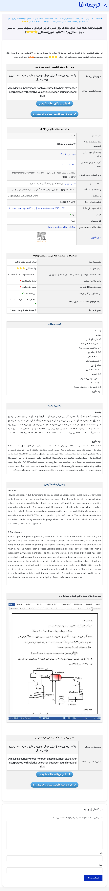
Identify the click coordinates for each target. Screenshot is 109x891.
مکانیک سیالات (69, 165)
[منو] (3, 6)
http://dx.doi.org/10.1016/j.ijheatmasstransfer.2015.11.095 (36, 208)
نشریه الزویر (96, 237)
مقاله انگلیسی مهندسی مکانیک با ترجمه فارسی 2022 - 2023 (75, 18)
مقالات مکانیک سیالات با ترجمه (43, 18)
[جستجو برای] (105, 6)
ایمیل (100, 865)
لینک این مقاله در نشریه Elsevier (61, 227)
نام (101, 853)
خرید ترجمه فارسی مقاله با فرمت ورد (53, 113)
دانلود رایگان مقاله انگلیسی (53, 103)
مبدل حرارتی (70, 183)
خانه (98, 18)
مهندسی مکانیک (68, 154)
